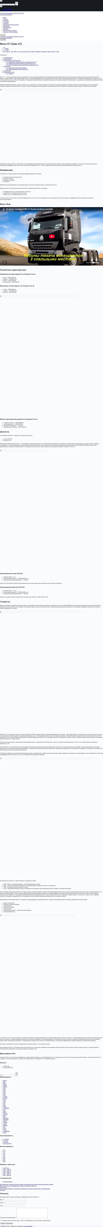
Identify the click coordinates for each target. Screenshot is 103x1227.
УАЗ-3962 (2, 1190)
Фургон (5, 19)
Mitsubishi (6, 1119)
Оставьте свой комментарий (8, 1217)
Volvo (4, 1132)
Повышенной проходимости (11, 24)
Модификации (8, 57)
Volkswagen (6, 1131)
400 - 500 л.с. (14, 51)
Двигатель (6, 66)
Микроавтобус (7, 27)
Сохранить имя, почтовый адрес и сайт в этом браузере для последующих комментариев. (26, 1220)
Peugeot (5, 1122)
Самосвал (6, 23)
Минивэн (5, 29)
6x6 (25, 51)
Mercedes (5, 1118)
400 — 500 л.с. (7, 1173)
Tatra (4, 1128)
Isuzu (4, 1115)
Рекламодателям (7, 1181)
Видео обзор (7, 59)
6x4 (22, 51)
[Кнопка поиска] (16, 1074)
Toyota (5, 1129)
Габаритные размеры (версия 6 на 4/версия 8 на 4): (21, 62)
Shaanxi (5, 1125)
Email (2, 1202)
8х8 (4, 1161)
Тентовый (6, 21)
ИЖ (4, 1082)
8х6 (4, 1160)
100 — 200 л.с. (7, 1169)
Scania (5, 1124)
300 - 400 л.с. (6, 51)
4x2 (20, 51)
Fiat (4, 1103)
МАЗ (4, 1083)
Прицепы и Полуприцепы (10, 32)
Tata (4, 1127)
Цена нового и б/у (8, 72)
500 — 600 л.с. (7, 1175)
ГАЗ (4, 1089)
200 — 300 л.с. (7, 1171)
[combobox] (7, 1075)
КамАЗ (5, 1086)
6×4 (4, 1154)
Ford (4, 1105)
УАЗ (4, 1092)
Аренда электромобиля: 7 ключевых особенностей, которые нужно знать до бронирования (25, 1188)
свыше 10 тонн (51, 51)
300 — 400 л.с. (7, 1172)
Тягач (4, 17)
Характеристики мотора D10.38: (16, 68)
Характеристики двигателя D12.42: (17, 69)
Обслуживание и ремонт (10, 30)
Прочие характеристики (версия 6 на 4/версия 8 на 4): (22, 65)
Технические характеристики (12, 60)
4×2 (4, 1150)
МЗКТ (5, 1085)
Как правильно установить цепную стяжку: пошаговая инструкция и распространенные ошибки (26, 1184)
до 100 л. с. (6, 1168)
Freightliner (6, 1108)
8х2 (4, 1157)
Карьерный (6, 26)
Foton (4, 1106)
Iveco (4, 1100)
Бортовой (5, 20)
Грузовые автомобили (6, 14)
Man (4, 1116)
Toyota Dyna (3, 1187)
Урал (4, 1093)
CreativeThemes (28, 1226)
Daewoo (5, 1098)
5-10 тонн (6, 1142)
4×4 (4, 1151)
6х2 (27, 51)
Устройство (7, 70)
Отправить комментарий (6, 1223)
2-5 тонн (5, 1140)
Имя (2, 1199)
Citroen (5, 1096)
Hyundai (5, 1114)
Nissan (5, 1121)
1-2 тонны (6, 1139)
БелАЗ (5, 1080)
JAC (4, 1109)
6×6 (4, 1155)
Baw (4, 1095)
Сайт (1, 1205)
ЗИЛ (4, 1090)
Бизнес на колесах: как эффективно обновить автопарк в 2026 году (18, 1186)
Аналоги (10, 73)
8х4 (30, 51)
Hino (4, 1111)
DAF (4, 1099)
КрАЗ (4, 1087)
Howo (33, 51)
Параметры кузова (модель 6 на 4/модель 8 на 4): (20, 63)
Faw (4, 1102)
